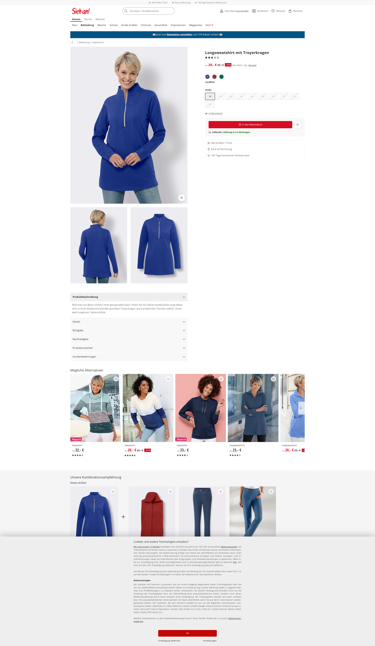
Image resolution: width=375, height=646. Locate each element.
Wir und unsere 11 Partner (147, 546)
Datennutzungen (229, 546)
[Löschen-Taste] (171, 11)
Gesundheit (160, 25)
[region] (187, 591)
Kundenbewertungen (84, 356)
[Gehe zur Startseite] (81, 11)
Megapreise (195, 25)
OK (187, 633)
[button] (71, 42)
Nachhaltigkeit (80, 339)
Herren (88, 19)
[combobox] (155, 11)
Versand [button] (252, 65)
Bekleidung (87, 25)
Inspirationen (178, 25)
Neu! (74, 25)
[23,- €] (253, 408)
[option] (207, 76)
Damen (76, 19)
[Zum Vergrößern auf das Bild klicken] (181, 197)
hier (235, 562)
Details (76, 321)
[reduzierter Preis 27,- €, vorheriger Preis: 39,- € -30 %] (152, 517)
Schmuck (146, 25)
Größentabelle (216, 113)
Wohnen (100, 19)
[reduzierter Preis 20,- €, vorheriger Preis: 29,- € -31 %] (148, 408)
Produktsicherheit (83, 348)
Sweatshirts (98, 42)
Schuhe (114, 25)
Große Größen (129, 25)
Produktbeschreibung (85, 296)
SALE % (209, 25)
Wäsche (101, 25)
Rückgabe (78, 330)
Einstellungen (210, 640)
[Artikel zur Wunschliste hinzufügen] (297, 124)
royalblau (210, 82)
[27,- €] (252, 517)
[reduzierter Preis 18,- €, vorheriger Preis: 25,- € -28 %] (202, 517)
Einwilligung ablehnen (169, 640)
